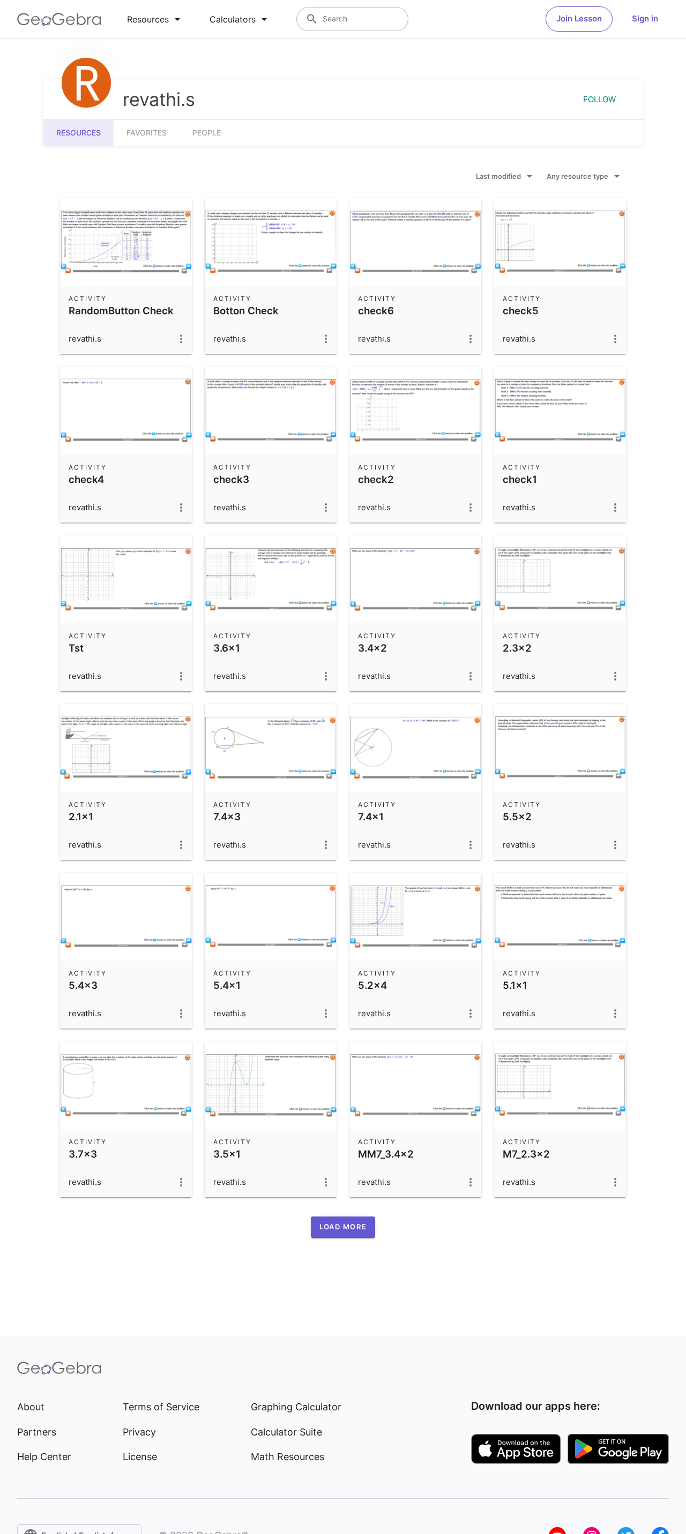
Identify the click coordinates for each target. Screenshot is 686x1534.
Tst (76, 648)
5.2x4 (372, 985)
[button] (343, 1227)
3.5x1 (227, 1154)
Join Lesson (579, 18)
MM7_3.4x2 (386, 1154)
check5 (521, 310)
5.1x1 (515, 985)
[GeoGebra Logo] (59, 19)
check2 (376, 479)
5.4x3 (83, 985)
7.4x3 (227, 816)
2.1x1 (81, 816)
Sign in (645, 18)
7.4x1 (371, 816)
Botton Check (246, 310)
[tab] (155, 19)
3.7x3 (83, 1154)
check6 (376, 310)
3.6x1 (226, 648)
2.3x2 (517, 648)
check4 (86, 479)
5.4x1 (227, 985)
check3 (231, 479)
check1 (520, 479)
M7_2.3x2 (526, 1154)
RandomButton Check (121, 310)
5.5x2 (517, 816)
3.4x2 (372, 648)
